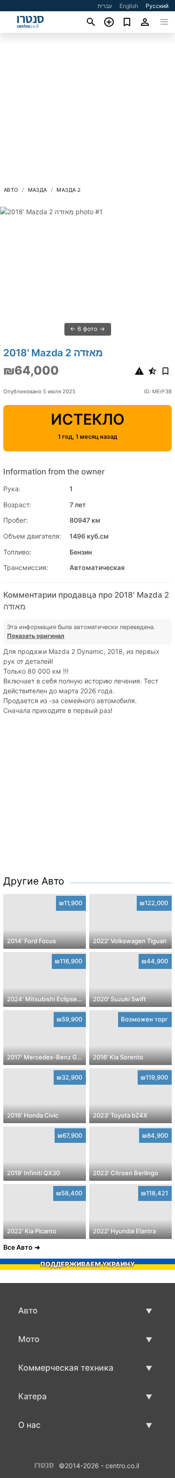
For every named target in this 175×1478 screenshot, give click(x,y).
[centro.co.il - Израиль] (44, 1465)
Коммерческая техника (65, 1368)
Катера (32, 1396)
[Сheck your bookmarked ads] (127, 22)
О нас (29, 1425)
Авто (11, 190)
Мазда (37, 190)
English (128, 5)
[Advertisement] (87, 112)
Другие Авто (33, 881)
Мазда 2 (68, 190)
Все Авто (18, 1247)
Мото (29, 1339)
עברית (105, 5)
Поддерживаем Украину (87, 1264)
